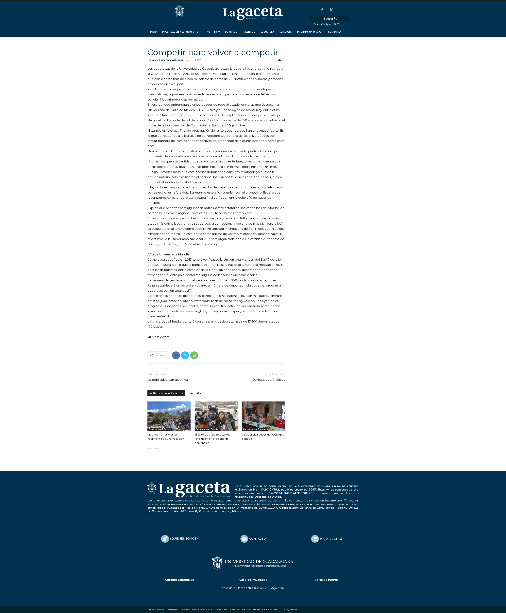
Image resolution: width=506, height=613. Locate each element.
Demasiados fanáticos (268, 379)
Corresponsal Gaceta (160, 429)
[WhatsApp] (194, 355)
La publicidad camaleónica (167, 379)
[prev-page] (149, 450)
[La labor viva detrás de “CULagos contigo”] (263, 416)
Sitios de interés (326, 580)
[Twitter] (331, 10)
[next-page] (156, 450)
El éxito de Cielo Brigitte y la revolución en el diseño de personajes (212, 438)
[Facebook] (322, 10)
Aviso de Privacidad (253, 580)
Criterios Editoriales (179, 580)
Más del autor (198, 393)
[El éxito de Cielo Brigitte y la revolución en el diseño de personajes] (216, 416)
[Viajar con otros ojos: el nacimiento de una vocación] (169, 416)
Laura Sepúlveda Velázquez (167, 60)
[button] (331, 18)
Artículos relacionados (166, 393)
